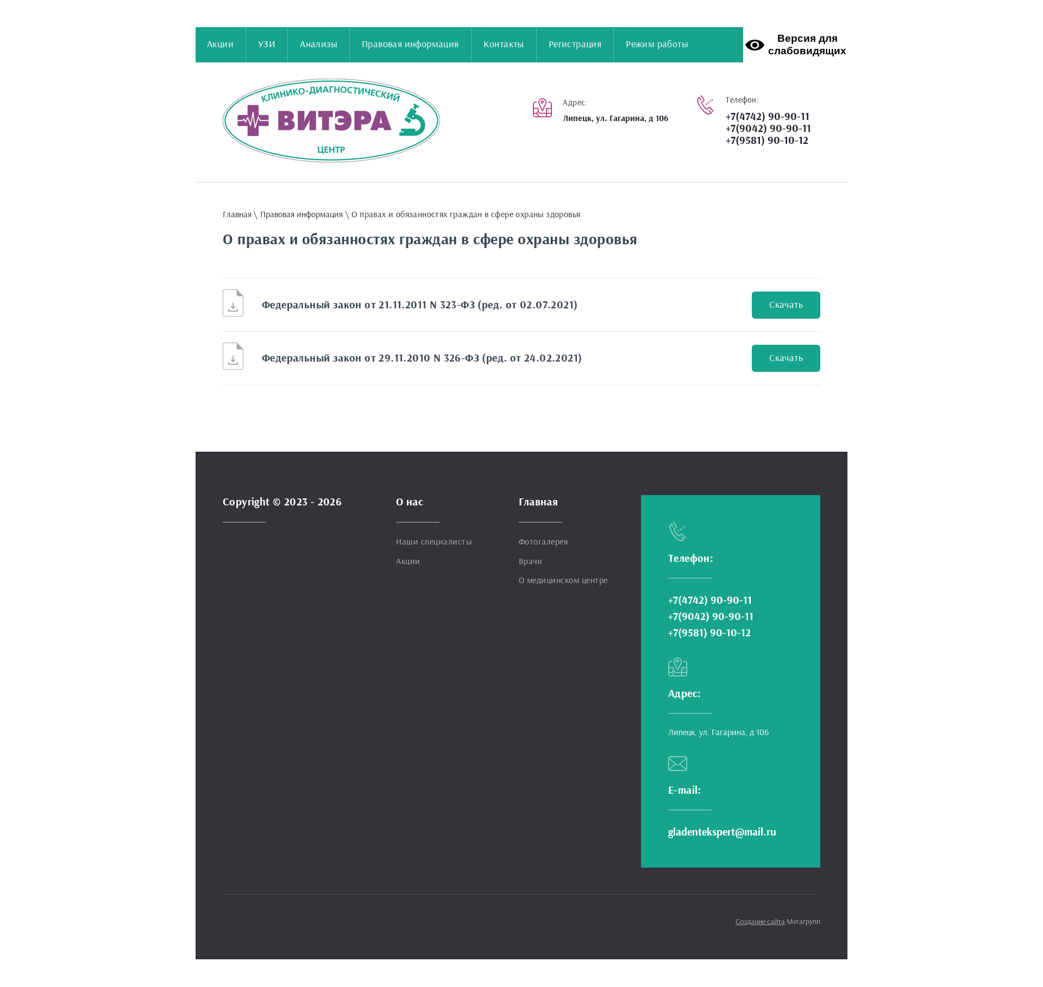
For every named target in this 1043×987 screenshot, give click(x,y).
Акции (408, 561)
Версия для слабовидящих (807, 44)
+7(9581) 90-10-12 (767, 140)
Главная (237, 214)
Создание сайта (760, 922)
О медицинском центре (563, 580)
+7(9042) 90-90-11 (768, 128)
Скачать (786, 305)
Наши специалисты (434, 541)
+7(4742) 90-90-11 (767, 116)
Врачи (531, 561)
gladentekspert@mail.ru (722, 832)
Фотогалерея (543, 541)
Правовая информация (301, 214)
